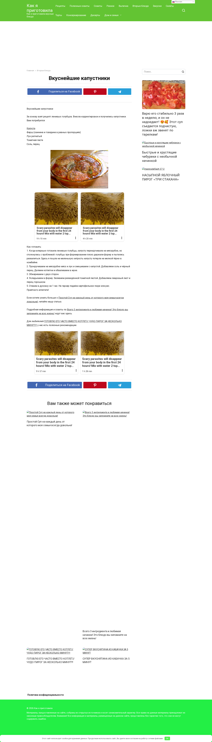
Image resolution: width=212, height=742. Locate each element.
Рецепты (60, 6)
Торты (59, 15)
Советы (98, 6)
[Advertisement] (106, 43)
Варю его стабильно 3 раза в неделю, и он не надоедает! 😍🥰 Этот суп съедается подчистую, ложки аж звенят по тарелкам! (163, 124)
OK (167, 738)
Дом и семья (111, 15)
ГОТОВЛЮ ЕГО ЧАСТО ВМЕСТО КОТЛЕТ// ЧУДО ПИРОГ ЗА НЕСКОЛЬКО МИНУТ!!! (50, 660)
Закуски (157, 6)
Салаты (170, 6)
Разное (110, 6)
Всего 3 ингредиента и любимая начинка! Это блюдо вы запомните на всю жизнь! (105, 635)
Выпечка (123, 6)
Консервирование (76, 15)
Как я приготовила (40, 8)
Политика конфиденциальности (45, 694)
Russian (178, 2)
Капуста (31, 128)
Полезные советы (80, 6)
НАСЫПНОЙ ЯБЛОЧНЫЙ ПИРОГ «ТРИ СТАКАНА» (161, 177)
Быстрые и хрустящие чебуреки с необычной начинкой (159, 156)
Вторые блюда (141, 6)
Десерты (95, 15)
